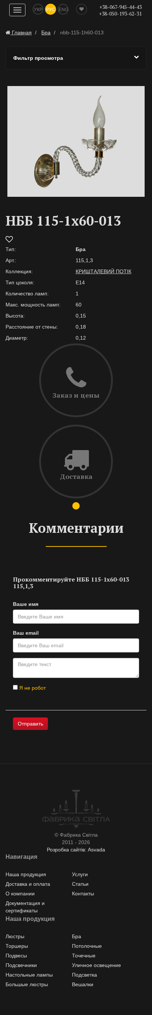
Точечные (84, 956)
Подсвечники (21, 965)
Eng (63, 9)
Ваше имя (25, 604)
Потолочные (87, 946)
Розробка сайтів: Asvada (76, 850)
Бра (76, 936)
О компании (20, 893)
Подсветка (84, 975)
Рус (50, 9)
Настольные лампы (29, 975)
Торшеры (17, 946)
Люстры (15, 936)
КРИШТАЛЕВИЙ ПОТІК (103, 271)
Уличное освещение (96, 965)
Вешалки (82, 984)
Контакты (83, 893)
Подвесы (16, 956)
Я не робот (32, 688)
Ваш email (26, 633)
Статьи (80, 884)
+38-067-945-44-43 (120, 6)
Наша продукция (26, 874)
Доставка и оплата (28, 884)
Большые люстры (27, 984)
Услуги (80, 874)
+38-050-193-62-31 (120, 13)
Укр (38, 9)
